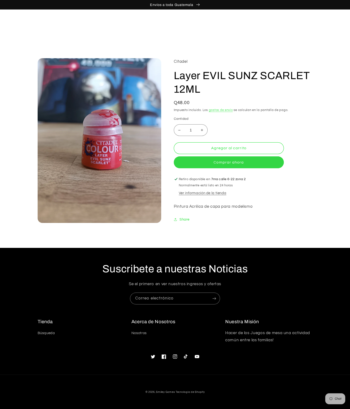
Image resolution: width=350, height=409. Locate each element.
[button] (288, 19)
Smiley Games (165, 392)
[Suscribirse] (214, 298)
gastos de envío (221, 110)
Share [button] (185, 219)
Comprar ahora (229, 162)
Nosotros (139, 333)
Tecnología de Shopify (190, 392)
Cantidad (181, 118)
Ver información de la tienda (202, 193)
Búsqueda (46, 333)
